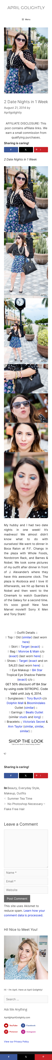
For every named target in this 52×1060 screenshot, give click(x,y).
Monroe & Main (28, 651)
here (25, 642)
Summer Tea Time (19, 798)
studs (23, 717)
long (37, 717)
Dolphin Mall (15, 703)
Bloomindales (36, 703)
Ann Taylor (15, 726)
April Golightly (26, 7)
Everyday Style (29, 788)
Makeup (9, 793)
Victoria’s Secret (34, 721)
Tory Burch (34, 698)
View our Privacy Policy (16, 1041)
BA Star (37, 670)
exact (35, 646)
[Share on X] (26, 149)
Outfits (21, 793)
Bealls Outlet (34, 712)
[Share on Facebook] (11, 149)
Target (25, 646)
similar (27, 637)
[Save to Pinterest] (43, 1057)
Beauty (12, 788)
